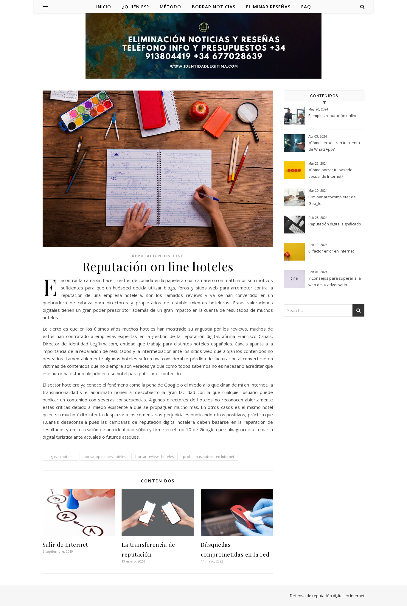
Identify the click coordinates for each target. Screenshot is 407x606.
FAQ (306, 7)
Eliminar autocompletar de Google (332, 200)
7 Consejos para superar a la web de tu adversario (334, 281)
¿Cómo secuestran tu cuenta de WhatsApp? (334, 146)
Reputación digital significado (334, 224)
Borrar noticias (213, 7)
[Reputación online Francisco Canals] (203, 46)
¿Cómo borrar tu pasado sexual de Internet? (330, 173)
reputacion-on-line (158, 255)
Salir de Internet (65, 544)
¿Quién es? (135, 7)
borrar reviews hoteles (154, 456)
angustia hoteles (60, 456)
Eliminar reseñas (268, 7)
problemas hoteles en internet (208, 456)
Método (170, 7)
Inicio (103, 7)
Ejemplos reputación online (333, 115)
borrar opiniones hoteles (104, 456)
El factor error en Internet (331, 251)
